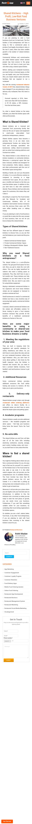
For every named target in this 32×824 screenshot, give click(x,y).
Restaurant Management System (14, 601)
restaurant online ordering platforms (16, 402)
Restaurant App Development (13, 594)
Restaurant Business (16, 530)
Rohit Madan (7, 23)
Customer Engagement (11, 573)
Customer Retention (10, 580)
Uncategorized (9, 612)
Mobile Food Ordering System (13, 587)
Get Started (7, 821)
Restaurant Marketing (11, 605)
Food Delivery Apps (10, 583)
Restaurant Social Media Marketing (15, 608)
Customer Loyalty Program (12, 576)
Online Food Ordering (11, 590)
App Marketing (9, 569)
